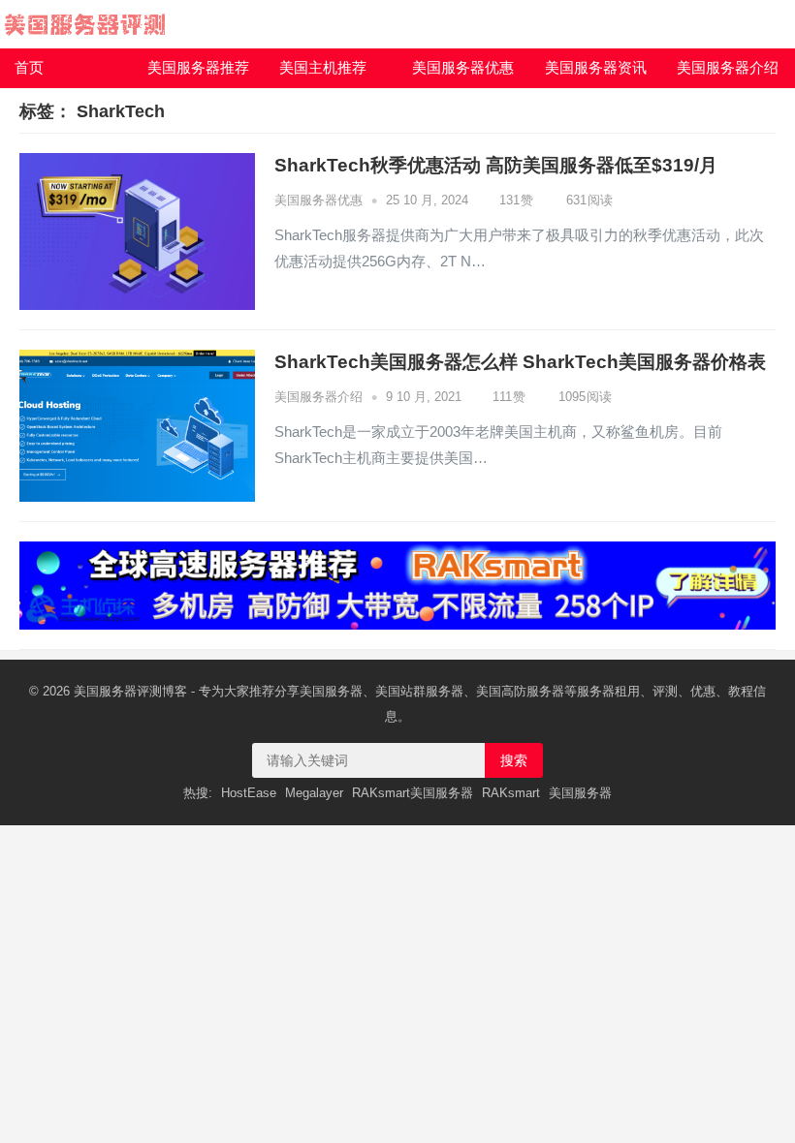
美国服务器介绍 (728, 67)
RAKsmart (511, 793)
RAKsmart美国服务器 (412, 793)
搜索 (513, 760)
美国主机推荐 (322, 67)
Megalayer (314, 793)
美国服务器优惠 (463, 67)
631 (587, 200)
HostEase (248, 793)
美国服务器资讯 (596, 67)
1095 (583, 396)
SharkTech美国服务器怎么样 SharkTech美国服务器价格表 (520, 362)
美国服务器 (105, 691)
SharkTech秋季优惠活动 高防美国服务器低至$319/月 (495, 165)
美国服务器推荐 (198, 67)
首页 (29, 67)
